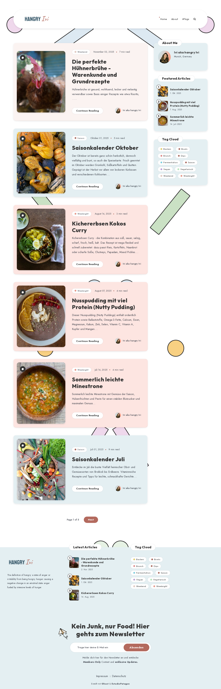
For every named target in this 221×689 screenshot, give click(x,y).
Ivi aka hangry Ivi (186, 52)
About (174, 19)
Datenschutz (119, 676)
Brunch (167, 155)
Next (91, 519)
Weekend (82, 52)
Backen (167, 149)
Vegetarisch (186, 169)
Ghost (105, 683)
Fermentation (170, 162)
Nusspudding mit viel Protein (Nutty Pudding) (103, 304)
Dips (183, 155)
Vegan (166, 169)
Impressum (102, 676)
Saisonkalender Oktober (105, 147)
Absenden (136, 647)
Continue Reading (87, 111)
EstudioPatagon (121, 683)
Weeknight (83, 213)
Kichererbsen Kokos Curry (99, 227)
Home (163, 19)
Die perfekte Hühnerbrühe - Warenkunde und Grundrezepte (94, 71)
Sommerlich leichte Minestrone (98, 383)
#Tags (185, 19)
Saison (80, 138)
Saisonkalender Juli (98, 459)
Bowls (184, 149)
